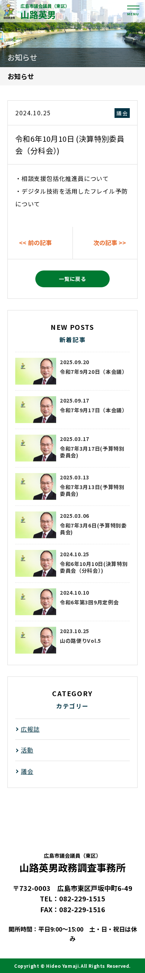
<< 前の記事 (35, 242)
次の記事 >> (109, 242)
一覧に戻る (72, 278)
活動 (27, 749)
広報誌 (30, 729)
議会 (122, 113)
